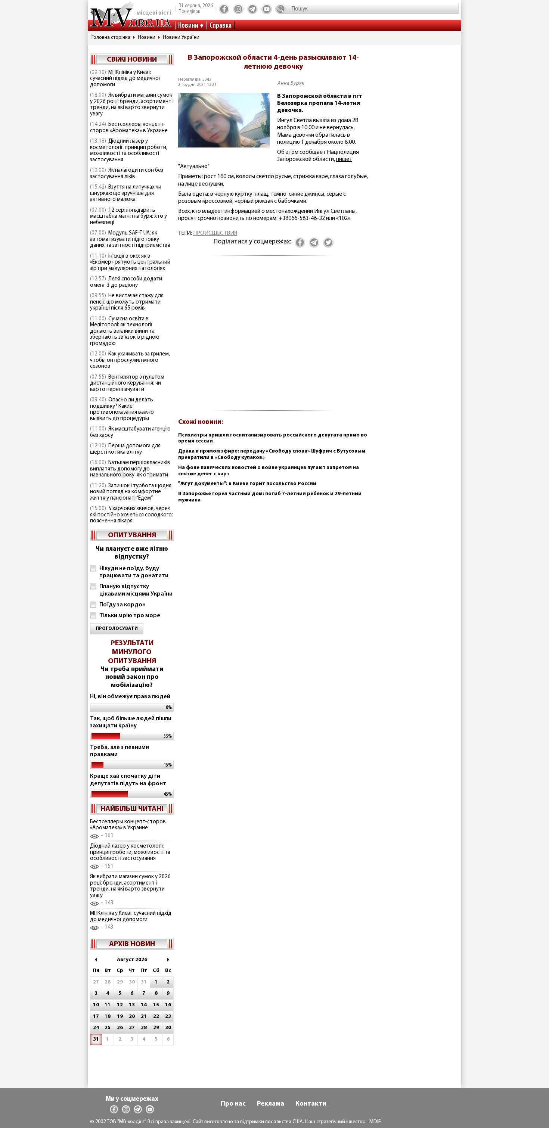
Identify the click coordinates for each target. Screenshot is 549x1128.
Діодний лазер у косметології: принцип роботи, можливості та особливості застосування (128, 151)
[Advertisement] (273, 337)
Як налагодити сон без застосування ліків (126, 174)
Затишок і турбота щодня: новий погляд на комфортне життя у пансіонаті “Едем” (131, 492)
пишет (344, 159)
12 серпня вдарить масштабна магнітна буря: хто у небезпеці (128, 217)
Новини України (181, 37)
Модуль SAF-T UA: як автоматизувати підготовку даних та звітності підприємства (130, 239)
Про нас (233, 1104)
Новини (188, 25)
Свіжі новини (132, 59)
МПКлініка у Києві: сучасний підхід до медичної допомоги (125, 79)
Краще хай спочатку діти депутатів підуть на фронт (128, 779)
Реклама (270, 1104)
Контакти (310, 1104)
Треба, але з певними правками (119, 751)
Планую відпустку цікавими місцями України (136, 590)
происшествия (215, 233)
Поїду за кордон (122, 605)
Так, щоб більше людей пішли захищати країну (130, 722)
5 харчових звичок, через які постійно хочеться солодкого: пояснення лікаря (131, 515)
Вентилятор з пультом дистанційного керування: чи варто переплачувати (127, 383)
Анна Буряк (290, 83)
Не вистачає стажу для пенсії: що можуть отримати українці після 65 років (127, 302)
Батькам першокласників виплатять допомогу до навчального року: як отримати (130, 469)
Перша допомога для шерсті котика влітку (125, 449)
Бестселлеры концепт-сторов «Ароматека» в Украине (129, 128)
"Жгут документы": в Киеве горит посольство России (247, 484)
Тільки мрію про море (129, 616)
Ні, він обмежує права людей (130, 697)
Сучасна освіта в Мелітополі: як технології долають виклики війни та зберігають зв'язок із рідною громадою (124, 331)
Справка (221, 25)
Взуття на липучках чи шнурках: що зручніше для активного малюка (125, 193)
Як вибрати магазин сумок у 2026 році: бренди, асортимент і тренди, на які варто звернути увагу (132, 105)
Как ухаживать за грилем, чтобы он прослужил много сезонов (130, 360)
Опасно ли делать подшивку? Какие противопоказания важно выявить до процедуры (122, 409)
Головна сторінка (111, 37)
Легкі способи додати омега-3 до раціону (126, 282)
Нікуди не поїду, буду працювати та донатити (133, 572)
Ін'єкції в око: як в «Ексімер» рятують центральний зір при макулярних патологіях (130, 262)
